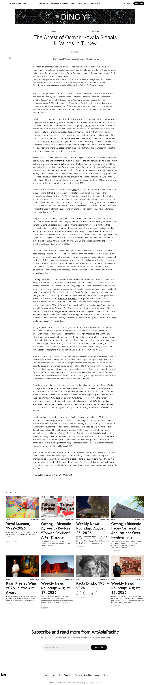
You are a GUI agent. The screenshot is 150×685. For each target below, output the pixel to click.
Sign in (129, 3)
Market (66, 3)
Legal (97, 675)
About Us (57, 675)
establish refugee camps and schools (74, 442)
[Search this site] (124, 3)
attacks (87, 125)
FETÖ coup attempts (67, 298)
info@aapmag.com (95, 683)
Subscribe (138, 3)
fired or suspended (51, 141)
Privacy (105, 675)
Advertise (67, 675)
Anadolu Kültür (59, 164)
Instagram (46, 675)
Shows (49, 3)
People (57, 3)
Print (87, 3)
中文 (99, 3)
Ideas (73, 3)
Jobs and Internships (83, 675)
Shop (93, 3)
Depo (74, 189)
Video (80, 3)
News (42, 3)
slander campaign (43, 321)
